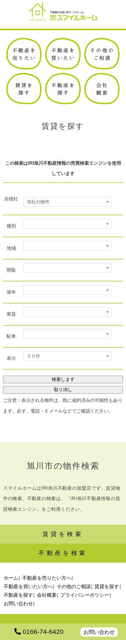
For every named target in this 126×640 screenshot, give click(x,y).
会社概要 (47, 595)
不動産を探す (18, 595)
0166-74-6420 (42, 631)
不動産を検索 (63, 553)
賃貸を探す (106, 586)
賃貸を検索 (63, 534)
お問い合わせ (99, 632)
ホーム (11, 578)
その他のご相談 (74, 586)
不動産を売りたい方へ (46, 578)
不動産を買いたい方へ (28, 586)
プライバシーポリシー (84, 595)
